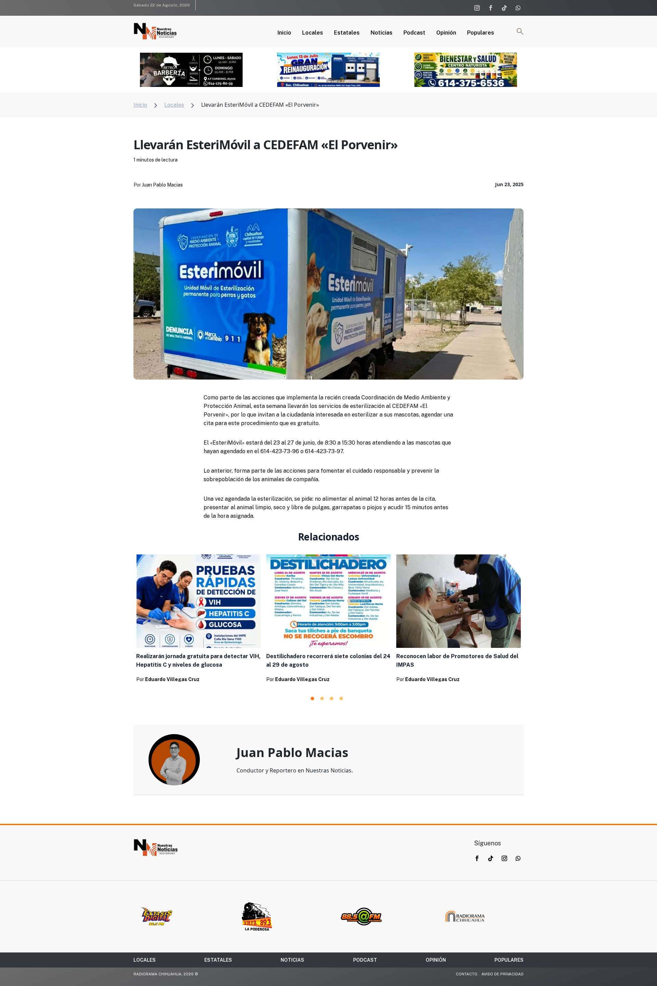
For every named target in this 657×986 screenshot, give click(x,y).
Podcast (414, 33)
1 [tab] (312, 698)
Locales (312, 33)
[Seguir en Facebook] (490, 7)
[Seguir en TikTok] (504, 7)
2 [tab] (322, 698)
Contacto (466, 974)
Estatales (347, 33)
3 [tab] (331, 698)
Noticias (381, 33)
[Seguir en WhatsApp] (518, 7)
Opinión (446, 33)
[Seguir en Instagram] (477, 7)
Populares (480, 33)
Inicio (284, 33)
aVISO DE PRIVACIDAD (502, 974)
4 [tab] (341, 698)
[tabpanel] (198, 620)
